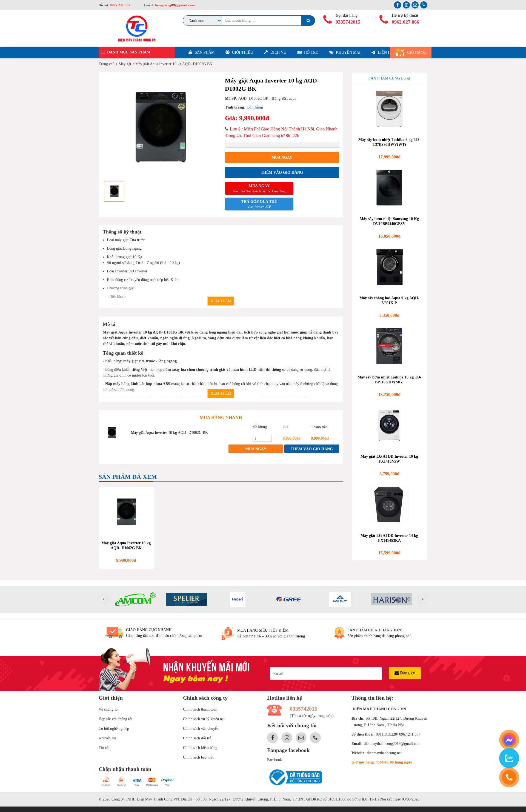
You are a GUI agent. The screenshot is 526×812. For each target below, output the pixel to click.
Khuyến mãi (108, 738)
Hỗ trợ (310, 52)
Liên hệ (385, 52)
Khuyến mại (348, 52)
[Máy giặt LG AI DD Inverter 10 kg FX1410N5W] (390, 425)
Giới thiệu (242, 52)
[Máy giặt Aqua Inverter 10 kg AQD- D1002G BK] (112, 432)
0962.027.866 (405, 22)
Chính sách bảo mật (198, 757)
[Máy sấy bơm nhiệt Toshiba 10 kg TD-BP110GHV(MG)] (390, 346)
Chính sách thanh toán (200, 709)
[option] (160, 127)
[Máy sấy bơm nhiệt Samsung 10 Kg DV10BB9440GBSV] (390, 187)
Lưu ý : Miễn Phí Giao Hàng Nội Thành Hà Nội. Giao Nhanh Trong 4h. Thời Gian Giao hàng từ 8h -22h (281, 132)
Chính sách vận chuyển (201, 728)
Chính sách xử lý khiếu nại (204, 719)
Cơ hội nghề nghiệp (114, 728)
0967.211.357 (120, 5)
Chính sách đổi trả (197, 738)
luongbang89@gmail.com (174, 5)
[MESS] (509, 740)
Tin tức (104, 748)
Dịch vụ (277, 52)
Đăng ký (407, 673)
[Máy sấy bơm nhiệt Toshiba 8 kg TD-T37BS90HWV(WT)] (390, 108)
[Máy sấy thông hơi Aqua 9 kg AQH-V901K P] (390, 267)
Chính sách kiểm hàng (200, 748)
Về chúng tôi (109, 709)
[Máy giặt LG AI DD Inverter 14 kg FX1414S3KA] (390, 504)
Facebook (274, 760)
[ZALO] (509, 758)
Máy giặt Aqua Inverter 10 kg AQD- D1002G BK (169, 433)
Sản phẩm (204, 52)
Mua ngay (281, 157)
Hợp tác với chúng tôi (115, 719)
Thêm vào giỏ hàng (282, 172)
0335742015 (348, 22)
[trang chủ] (137, 28)
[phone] (509, 777)
